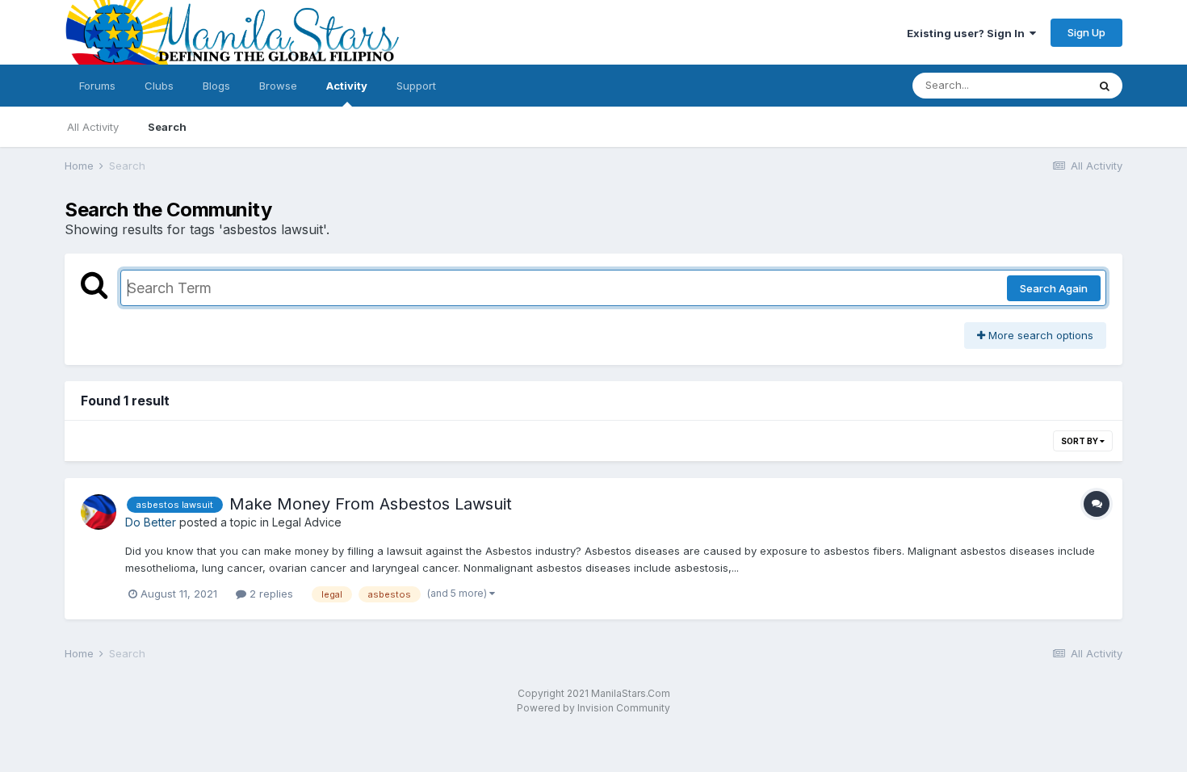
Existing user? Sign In (968, 33)
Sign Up (1086, 32)
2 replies (269, 593)
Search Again (1054, 288)
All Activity (93, 126)
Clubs (159, 85)
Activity (346, 85)
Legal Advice (307, 522)
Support (416, 85)
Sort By (1080, 441)
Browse (278, 85)
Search (167, 126)
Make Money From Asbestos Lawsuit (370, 504)
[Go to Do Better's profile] (98, 512)
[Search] (1104, 86)
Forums (97, 85)
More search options (1039, 335)
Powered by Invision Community (593, 708)
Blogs (216, 85)
